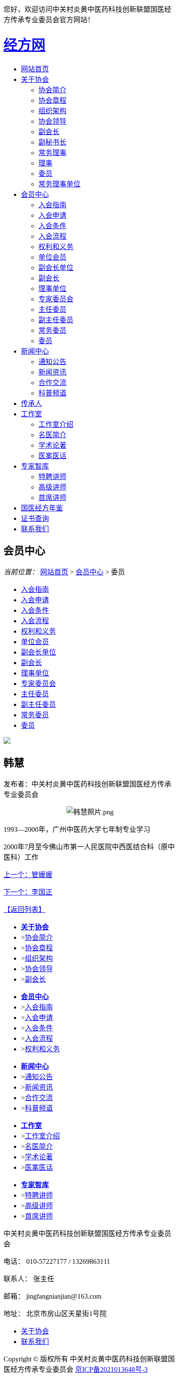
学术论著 (52, 445)
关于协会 (35, 79)
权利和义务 (55, 246)
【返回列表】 (24, 909)
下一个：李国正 (27, 892)
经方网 (24, 45)
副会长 (48, 131)
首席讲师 (52, 497)
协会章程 (52, 100)
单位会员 (52, 257)
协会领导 (52, 121)
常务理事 (52, 152)
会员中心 (35, 194)
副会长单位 (55, 267)
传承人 (31, 403)
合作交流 (52, 382)
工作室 (31, 414)
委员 (45, 173)
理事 (45, 163)
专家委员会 (55, 299)
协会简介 (52, 90)
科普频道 (52, 393)
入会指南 (52, 205)
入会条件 (52, 226)
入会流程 (52, 236)
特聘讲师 (52, 476)
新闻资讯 (52, 372)
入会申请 (52, 215)
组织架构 (52, 111)
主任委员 (52, 309)
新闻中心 (35, 351)
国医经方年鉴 (42, 508)
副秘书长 (52, 142)
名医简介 (52, 435)
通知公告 (52, 361)
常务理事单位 (59, 184)
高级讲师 (52, 487)
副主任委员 (55, 320)
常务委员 (52, 330)
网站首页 (35, 69)
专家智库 (35, 466)
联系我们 (35, 529)
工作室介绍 (55, 424)
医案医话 (52, 455)
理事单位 (52, 288)
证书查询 (35, 518)
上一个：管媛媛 (27, 874)
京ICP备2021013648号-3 (111, 1369)
